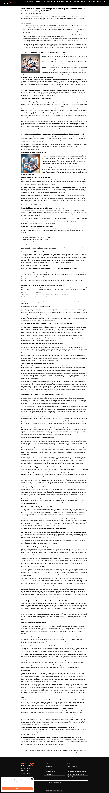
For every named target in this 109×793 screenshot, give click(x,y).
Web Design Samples (79, 1)
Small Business (49, 774)
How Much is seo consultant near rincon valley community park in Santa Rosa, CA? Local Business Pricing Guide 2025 (51, 750)
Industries (60, 1)
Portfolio (91, 1)
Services (68, 1)
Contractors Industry (50, 771)
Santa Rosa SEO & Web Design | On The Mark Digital (40, 1)
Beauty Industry (49, 769)
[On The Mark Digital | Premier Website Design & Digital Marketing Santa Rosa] (6, 2)
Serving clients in (93, 4)
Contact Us (104, 4)
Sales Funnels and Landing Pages (76, 774)
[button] (32, 779)
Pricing (99, 1)
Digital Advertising (72, 766)
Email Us (45, 13)
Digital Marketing (72, 769)
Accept (17, 788)
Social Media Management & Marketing (77, 771)
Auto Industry (49, 766)
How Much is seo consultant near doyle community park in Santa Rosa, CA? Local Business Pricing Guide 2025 (57, 752)
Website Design (72, 776)
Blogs (105, 1)
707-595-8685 (37, 13)
